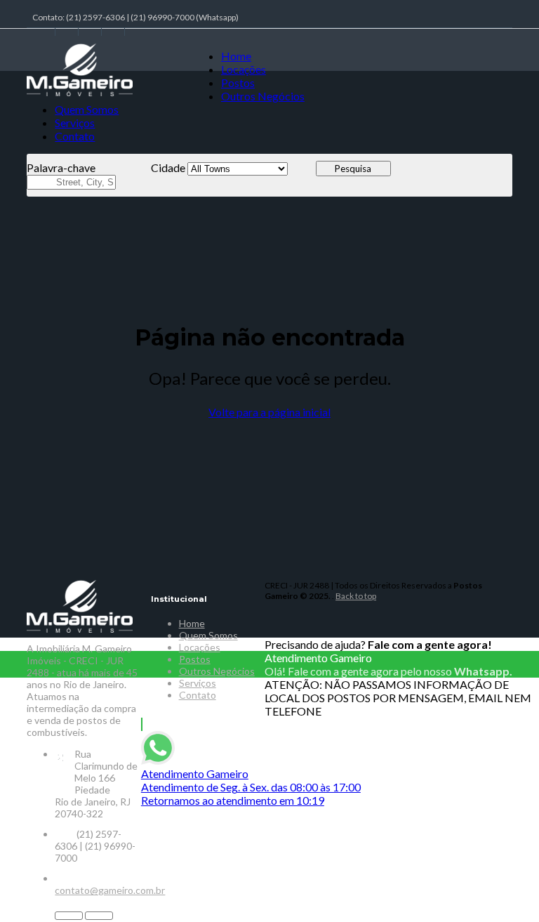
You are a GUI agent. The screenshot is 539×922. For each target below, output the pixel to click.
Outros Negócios (263, 96)
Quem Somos (87, 109)
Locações (243, 69)
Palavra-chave (61, 167)
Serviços (75, 122)
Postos (238, 82)
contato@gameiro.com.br (110, 890)
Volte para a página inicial (269, 412)
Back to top (355, 596)
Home (236, 55)
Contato (75, 136)
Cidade (168, 167)
